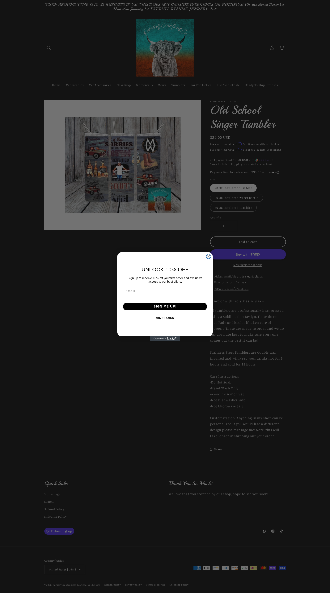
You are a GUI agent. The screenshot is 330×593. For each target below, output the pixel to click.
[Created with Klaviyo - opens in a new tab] (165, 338)
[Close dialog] (208, 256)
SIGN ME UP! (165, 306)
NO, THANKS (165, 318)
